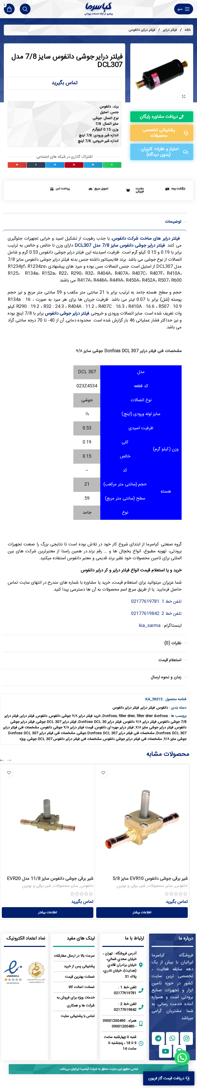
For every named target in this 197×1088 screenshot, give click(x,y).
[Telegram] (158, 1038)
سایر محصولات (160, 886)
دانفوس (162, 708)
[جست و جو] (25, 9)
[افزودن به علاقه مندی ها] (103, 772)
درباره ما (186, 938)
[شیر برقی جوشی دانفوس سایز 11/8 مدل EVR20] (47, 820)
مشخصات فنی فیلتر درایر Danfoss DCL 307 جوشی (115, 733)
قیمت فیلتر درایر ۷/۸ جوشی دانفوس (67, 727)
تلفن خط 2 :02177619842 (156, 613)
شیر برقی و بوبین (131, 886)
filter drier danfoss (152, 716)
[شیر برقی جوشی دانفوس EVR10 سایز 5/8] (142, 820)
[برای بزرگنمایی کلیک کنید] (183, 96)
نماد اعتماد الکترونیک (25, 938)
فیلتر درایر (169, 30)
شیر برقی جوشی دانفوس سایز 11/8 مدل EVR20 (50, 878)
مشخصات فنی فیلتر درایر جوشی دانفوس (132, 739)
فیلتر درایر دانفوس (142, 30)
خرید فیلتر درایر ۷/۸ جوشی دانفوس (75, 716)
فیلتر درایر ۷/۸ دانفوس (139, 722)
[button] (112, 165)
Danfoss (109, 716)
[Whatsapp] (172, 1038)
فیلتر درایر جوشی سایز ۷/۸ (154, 727)
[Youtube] (165, 1051)
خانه (187, 30)
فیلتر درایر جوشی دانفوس (67, 313)
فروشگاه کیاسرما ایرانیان (172, 959)
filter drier (127, 716)
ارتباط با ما (134, 938)
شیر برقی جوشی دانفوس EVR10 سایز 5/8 (150, 878)
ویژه (23, 739)
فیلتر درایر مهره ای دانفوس (114, 727)
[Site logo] (98, 9)
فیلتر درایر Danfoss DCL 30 (100, 722)
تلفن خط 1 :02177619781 (156, 601)
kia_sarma (150, 625)
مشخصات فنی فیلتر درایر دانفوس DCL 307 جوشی (64, 739)
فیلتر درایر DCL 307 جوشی (56, 722)
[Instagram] (186, 1038)
